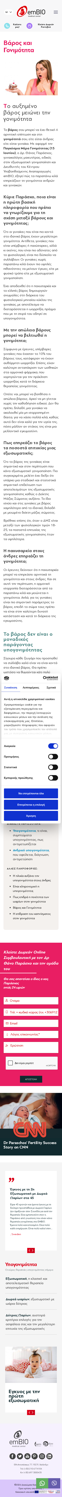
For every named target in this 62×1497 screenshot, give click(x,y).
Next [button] (32, 1250)
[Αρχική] (18, 1438)
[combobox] (8, 12)
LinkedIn (49, 1456)
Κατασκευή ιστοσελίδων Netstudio (31, 1492)
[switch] (53, 756)
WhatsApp (42, 1483)
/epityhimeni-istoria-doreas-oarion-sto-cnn (31, 1124)
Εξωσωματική (16, 1278)
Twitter (20, 1456)
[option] (31, 1210)
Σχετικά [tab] (51, 687)
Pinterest (35, 1456)
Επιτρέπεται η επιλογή (31, 804)
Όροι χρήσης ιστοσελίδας (30, 1488)
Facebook (12, 1456)
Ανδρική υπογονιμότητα (31, 850)
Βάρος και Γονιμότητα (27, 907)
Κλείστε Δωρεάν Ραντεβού (46, 25)
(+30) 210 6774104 (33, 1469)
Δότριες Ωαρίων (18, 1315)
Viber (54, 1483)
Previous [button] (29, 1250)
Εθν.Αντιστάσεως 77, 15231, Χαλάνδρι (31, 1464)
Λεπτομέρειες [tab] (31, 687)
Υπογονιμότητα (24, 831)
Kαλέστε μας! (17, 25)
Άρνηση (31, 815)
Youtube (27, 1456)
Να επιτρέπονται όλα (31, 793)
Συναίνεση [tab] (10, 687)
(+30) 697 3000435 (33, 1472)
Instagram (42, 1456)
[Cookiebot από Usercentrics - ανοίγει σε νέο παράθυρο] (43, 678)
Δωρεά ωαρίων (17, 1299)
